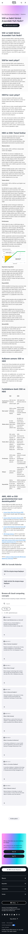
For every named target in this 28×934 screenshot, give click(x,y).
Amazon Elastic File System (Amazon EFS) (13, 517)
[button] (11, 25)
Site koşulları (10, 922)
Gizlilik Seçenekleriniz (7, 925)
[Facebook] (4, 915)
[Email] (19, 915)
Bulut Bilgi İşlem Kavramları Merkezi (10, 14)
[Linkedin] (7, 915)
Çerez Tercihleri (5, 927)
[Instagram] (9, 915)
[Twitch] (12, 915)
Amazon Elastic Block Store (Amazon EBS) (13, 512)
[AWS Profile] (25, 2)
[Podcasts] (16, 915)
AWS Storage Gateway (9, 533)
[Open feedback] (26, 467)
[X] (2, 915)
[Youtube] (14, 915)
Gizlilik (3, 922)
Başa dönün (13, 919)
